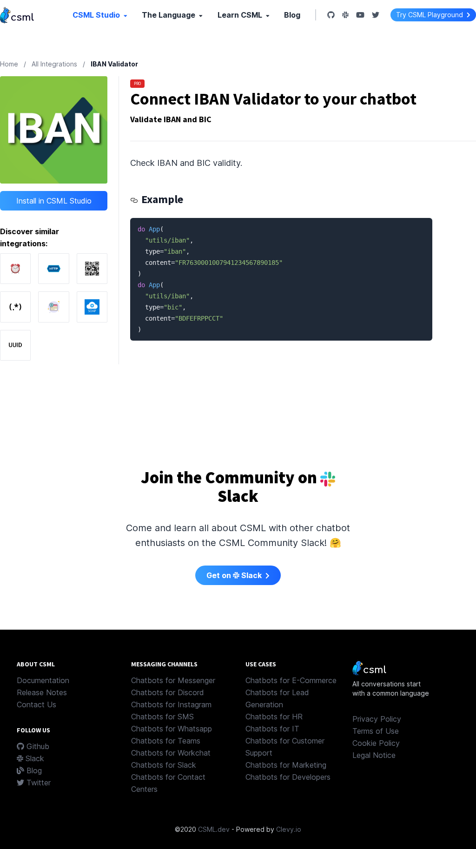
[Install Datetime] (15, 268)
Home (9, 64)
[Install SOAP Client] (92, 306)
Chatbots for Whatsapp (171, 728)
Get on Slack (235, 575)
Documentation (43, 680)
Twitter (37, 782)
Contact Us (36, 704)
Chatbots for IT (272, 728)
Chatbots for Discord (167, 692)
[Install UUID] (15, 345)
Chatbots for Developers (288, 777)
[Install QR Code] (92, 268)
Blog (292, 15)
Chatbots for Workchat (171, 752)
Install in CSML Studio (54, 200)
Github (36, 746)
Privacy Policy (376, 719)
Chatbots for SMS (162, 716)
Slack (33, 758)
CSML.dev (214, 829)
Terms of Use (375, 731)
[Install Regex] (15, 306)
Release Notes (42, 692)
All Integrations (54, 64)
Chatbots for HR (274, 716)
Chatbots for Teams (165, 740)
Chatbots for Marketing (285, 765)
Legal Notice (374, 755)
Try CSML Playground (430, 15)
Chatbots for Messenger (173, 680)
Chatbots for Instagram (171, 704)
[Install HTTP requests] (53, 268)
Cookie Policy (376, 743)
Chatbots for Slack (163, 765)
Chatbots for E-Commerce (291, 680)
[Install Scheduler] (53, 306)
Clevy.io (288, 829)
